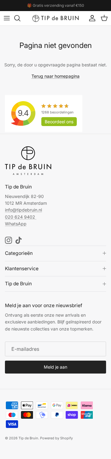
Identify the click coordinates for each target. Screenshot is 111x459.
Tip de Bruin (28, 438)
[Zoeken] (20, 18)
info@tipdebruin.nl (23, 209)
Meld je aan (55, 367)
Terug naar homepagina (55, 76)
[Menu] (7, 18)
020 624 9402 (20, 217)
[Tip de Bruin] (55, 18)
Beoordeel (59, 121)
